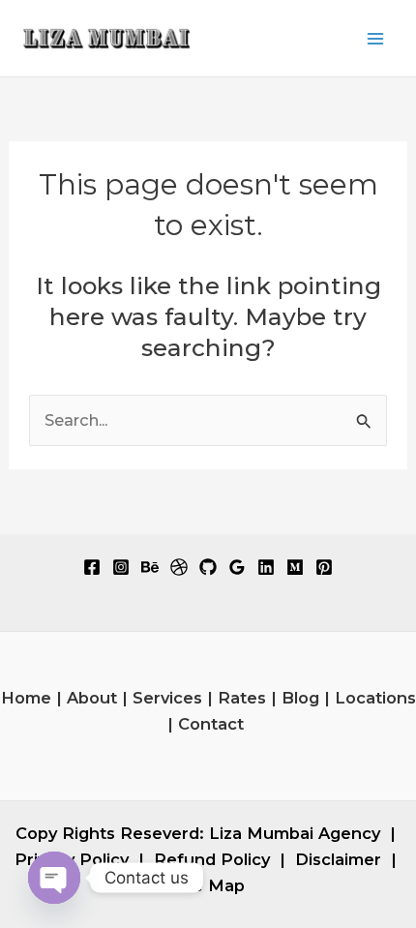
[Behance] (150, 567)
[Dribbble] (179, 567)
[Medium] (295, 567)
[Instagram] (121, 567)
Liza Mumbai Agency (294, 833)
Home (26, 697)
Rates (242, 697)
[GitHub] (208, 567)
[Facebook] (92, 567)
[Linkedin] (266, 567)
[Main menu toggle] (375, 38)
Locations (375, 697)
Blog (300, 697)
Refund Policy (212, 859)
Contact (211, 723)
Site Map (208, 885)
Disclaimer (338, 859)
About (92, 697)
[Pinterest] (324, 567)
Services (167, 697)
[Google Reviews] (237, 567)
